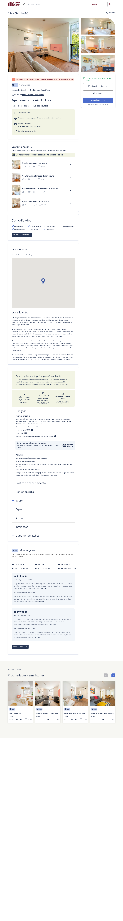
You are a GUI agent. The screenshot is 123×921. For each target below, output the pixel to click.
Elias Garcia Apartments (33, 94)
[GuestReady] (14, 4)
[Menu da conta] (111, 4)
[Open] (43, 4)
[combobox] (34, 4)
